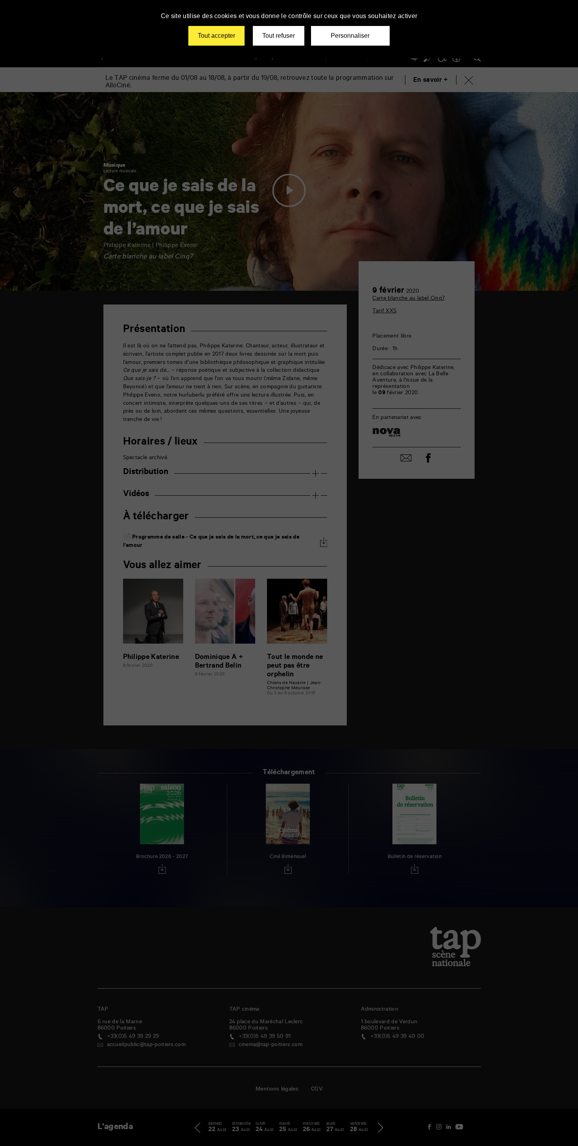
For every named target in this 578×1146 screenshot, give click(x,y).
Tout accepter (216, 35)
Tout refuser (278, 35)
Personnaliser (350, 35)
